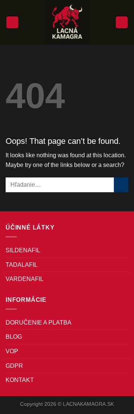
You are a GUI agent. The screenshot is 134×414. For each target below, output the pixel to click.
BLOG (14, 337)
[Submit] (121, 184)
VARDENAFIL (25, 279)
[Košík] (122, 22)
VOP (12, 351)
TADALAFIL (22, 265)
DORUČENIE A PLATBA (38, 322)
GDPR (14, 366)
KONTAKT (20, 380)
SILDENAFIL (23, 250)
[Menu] (12, 22)
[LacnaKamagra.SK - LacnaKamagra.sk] (67, 22)
